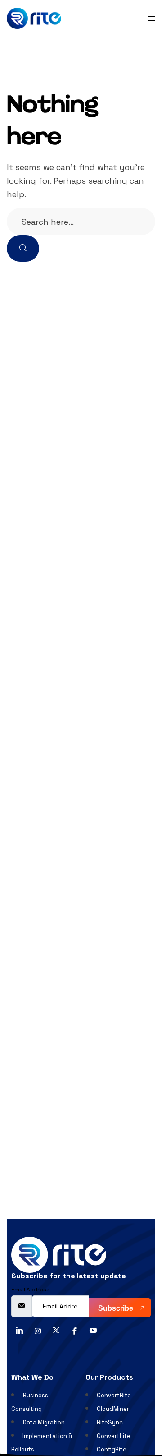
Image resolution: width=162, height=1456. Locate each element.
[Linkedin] (19, 1330)
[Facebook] (75, 1330)
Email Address (30, 1289)
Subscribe (116, 1308)
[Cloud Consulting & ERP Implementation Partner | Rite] (34, 18)
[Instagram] (38, 1330)
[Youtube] (93, 1330)
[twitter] (56, 1330)
